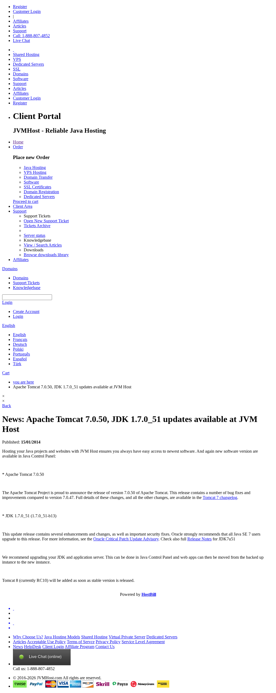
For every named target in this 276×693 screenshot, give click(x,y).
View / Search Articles (43, 245)
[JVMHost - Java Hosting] (13, 49)
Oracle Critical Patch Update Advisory (125, 539)
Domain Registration (41, 191)
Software (20, 78)
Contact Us (105, 646)
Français (20, 339)
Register (20, 6)
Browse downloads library (46, 254)
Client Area (22, 206)
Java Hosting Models (62, 637)
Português (21, 354)
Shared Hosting (26, 54)
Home (18, 142)
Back (6, 405)
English (8, 325)
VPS (17, 59)
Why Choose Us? (28, 637)
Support (19, 31)
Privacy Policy (108, 641)
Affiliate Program (79, 646)
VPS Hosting (35, 172)
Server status (34, 235)
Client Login (53, 646)
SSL (16, 69)
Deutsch (20, 344)
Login (7, 302)
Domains (20, 74)
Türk (17, 363)
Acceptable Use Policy (46, 641)
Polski (18, 349)
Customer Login (27, 11)
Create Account (26, 311)
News (18, 646)
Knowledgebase (26, 287)
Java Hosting (35, 167)
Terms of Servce (81, 641)
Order (18, 147)
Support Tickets (26, 282)
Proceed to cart (25, 201)
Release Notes (199, 539)
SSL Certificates (37, 187)
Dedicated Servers (28, 64)
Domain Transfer (38, 177)
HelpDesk (32, 646)
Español (20, 359)
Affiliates (21, 21)
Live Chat (21, 40)
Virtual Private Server (127, 637)
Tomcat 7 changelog (220, 497)
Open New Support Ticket (46, 221)
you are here (23, 382)
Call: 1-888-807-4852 (31, 35)
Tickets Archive (37, 225)
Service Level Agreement (143, 641)
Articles (19, 26)
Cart (5, 373)
